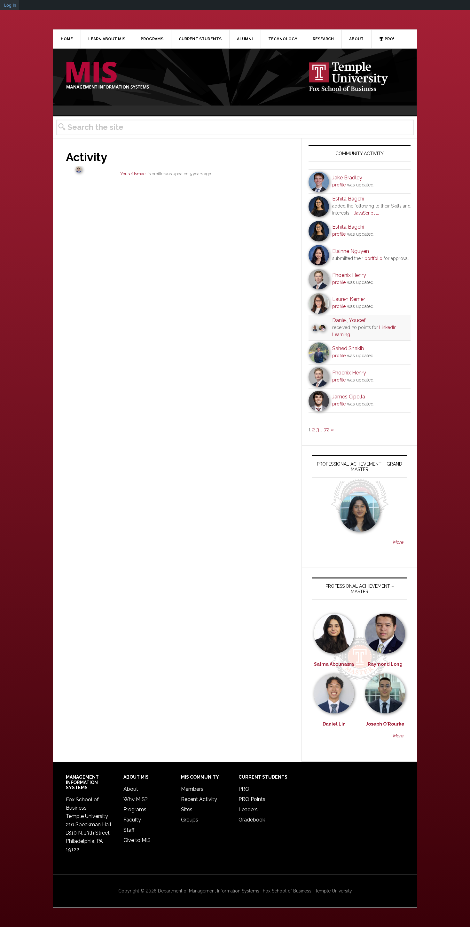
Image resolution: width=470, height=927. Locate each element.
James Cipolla (348, 397)
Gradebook (252, 820)
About (130, 789)
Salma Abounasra (334, 664)
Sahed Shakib (348, 348)
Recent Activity (199, 799)
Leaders (248, 809)
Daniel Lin (334, 724)
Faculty (132, 820)
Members (192, 789)
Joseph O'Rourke (385, 724)
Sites (186, 809)
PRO (244, 789)
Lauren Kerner (348, 299)
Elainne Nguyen (350, 251)
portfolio (373, 258)
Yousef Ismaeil (134, 173)
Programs (134, 809)
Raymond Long (385, 664)
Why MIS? (135, 799)
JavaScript (364, 213)
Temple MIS (107, 75)
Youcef (357, 320)
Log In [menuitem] (10, 5)
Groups (189, 820)
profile (339, 184)
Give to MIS (137, 840)
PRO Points (252, 799)
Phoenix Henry (349, 275)
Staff (128, 830)
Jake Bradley (347, 178)
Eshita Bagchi (348, 199)
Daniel (339, 320)
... (377, 213)
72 (327, 430)
